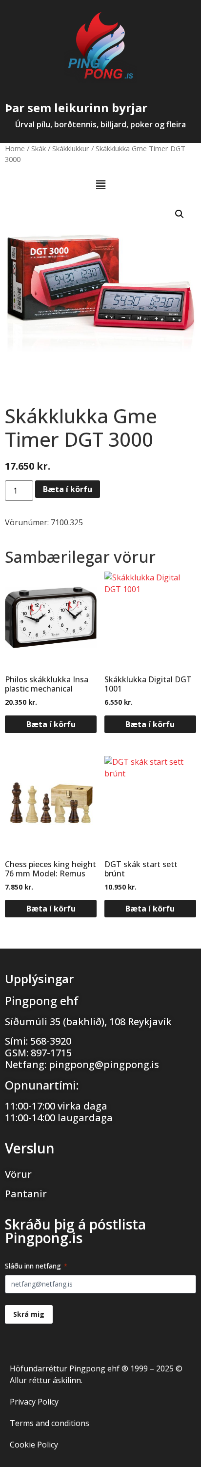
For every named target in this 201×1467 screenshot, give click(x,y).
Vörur (18, 1174)
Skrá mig (28, 1314)
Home (15, 148)
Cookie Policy (34, 1444)
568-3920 (50, 1041)
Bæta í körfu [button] (51, 724)
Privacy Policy (34, 1401)
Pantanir (26, 1193)
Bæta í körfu (67, 489)
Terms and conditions (49, 1423)
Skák (38, 148)
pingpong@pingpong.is (104, 1064)
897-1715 (51, 1052)
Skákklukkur (70, 148)
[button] (100, 185)
